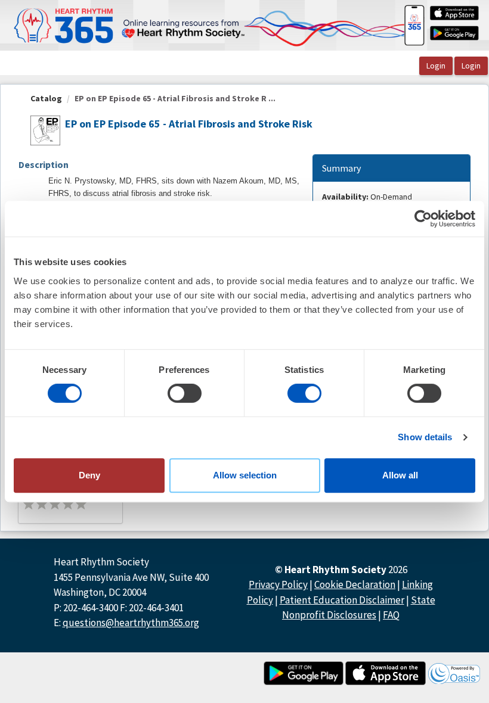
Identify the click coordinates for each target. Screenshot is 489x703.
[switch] (185, 393)
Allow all (400, 475)
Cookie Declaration (354, 584)
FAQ (391, 614)
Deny (89, 475)
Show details (425, 437)
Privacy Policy (278, 584)
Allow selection (245, 475)
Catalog (46, 98)
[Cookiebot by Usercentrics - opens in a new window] (423, 219)
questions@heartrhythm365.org (131, 622)
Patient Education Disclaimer (342, 599)
